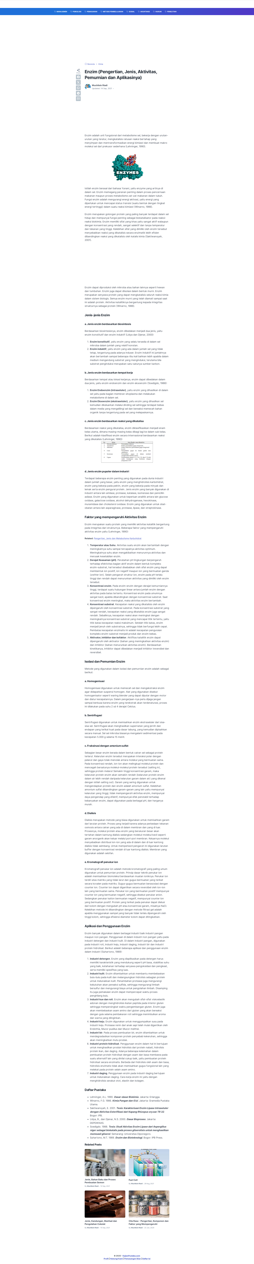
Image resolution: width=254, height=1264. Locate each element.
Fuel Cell (133, 1180)
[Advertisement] (127, 38)
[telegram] (78, 93)
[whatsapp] (78, 87)
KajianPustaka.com (131, 1256)
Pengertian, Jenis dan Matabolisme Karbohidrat (117, 538)
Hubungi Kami (116, 1259)
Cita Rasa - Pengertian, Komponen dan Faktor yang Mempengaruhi (149, 1222)
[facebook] (78, 77)
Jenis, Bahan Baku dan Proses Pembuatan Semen (100, 1181)
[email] (78, 98)
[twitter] (78, 82)
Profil (106, 1259)
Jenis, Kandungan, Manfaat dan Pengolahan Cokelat (101, 1222)
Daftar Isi (146, 1259)
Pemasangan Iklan (132, 1259)
